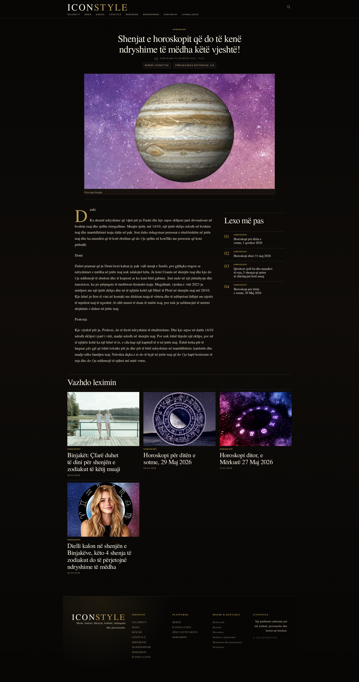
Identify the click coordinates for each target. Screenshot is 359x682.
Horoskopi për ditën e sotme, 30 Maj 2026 (247, 291)
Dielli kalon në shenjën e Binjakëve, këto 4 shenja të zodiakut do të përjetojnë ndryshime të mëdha (99, 556)
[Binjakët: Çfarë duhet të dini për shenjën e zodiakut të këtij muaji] (103, 419)
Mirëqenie (132, 14)
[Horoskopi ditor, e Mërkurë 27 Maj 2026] (256, 419)
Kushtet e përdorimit (224, 637)
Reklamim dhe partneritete (227, 642)
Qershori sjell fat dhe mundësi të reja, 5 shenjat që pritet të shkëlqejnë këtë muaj (253, 272)
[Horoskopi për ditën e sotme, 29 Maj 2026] (179, 419)
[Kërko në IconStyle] (289, 7)
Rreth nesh (219, 622)
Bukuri (100, 14)
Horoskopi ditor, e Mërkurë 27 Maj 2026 (246, 458)
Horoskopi (170, 14)
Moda (88, 14)
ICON (97, 7)
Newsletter (218, 647)
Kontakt (217, 627)
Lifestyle (115, 14)
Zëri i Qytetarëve (185, 632)
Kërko (176, 622)
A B (156, 58)
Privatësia (218, 632)
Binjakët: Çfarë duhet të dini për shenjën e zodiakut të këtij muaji (93, 461)
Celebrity (73, 14)
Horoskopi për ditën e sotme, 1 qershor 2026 (248, 241)
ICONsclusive (190, 14)
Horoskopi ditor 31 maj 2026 (252, 256)
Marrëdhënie (151, 14)
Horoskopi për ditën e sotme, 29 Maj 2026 (169, 458)
